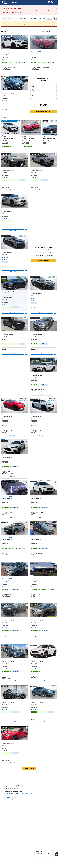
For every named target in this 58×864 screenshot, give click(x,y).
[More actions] (26, 72)
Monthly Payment (35, 85)
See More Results (29, 768)
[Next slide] (55, 135)
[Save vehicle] (27, 37)
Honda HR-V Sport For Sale (10, 793)
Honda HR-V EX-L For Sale (27, 793)
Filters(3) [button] (24, 18)
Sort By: (43, 31)
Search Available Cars (43, 111)
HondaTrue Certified (37, 51)
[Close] (51, 851)
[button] (49, 2)
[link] (22, 62)
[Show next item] (25, 283)
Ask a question (43, 260)
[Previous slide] (2, 135)
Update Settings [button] (49, 107)
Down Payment (35, 93)
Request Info (13, 72)
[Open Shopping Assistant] (56, 854)
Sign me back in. (24, 12)
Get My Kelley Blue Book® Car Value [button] (43, 102)
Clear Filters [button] (42, 18)
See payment (5, 59)
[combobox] (10, 18)
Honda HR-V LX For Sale (9, 797)
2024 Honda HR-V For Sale (10, 787)
